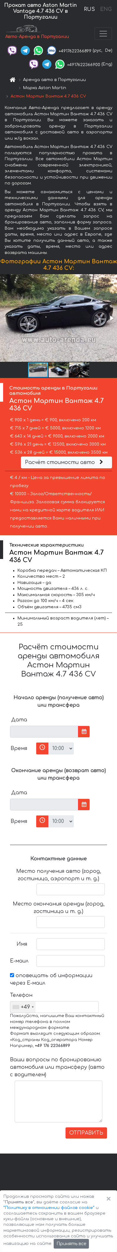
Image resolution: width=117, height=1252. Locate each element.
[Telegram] (25, 50)
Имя (22, 944)
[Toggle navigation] (103, 33)
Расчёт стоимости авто (60, 462)
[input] (44, 732)
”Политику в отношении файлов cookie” (49, 1208)
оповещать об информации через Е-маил (51, 979)
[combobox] (23, 1007)
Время (19, 748)
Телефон (21, 995)
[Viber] (12, 50)
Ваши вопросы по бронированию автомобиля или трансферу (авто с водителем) (57, 1067)
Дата (19, 720)
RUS (89, 9)
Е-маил (19, 961)
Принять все (71, 1243)
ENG (105, 9)
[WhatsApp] (38, 50)
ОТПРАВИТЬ (86, 1133)
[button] (111, 318)
